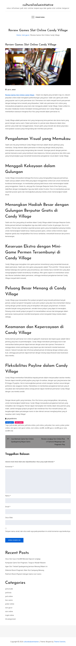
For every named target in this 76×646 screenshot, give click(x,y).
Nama (8, 496)
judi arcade (13, 425)
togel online (9, 615)
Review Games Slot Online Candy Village (30, 44)
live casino (56, 425)
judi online (40, 425)
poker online (9, 604)
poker (62, 425)
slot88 (41, 428)
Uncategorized (10, 619)
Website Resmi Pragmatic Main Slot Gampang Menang (24, 570)
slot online (19, 422)
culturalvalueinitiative (38, 5)
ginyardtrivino (12, 419)
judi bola (21, 425)
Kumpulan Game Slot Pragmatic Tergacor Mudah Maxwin (25, 563)
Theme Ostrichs (59, 642)
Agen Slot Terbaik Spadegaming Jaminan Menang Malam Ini (26, 566)
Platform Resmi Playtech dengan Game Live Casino (23, 574)
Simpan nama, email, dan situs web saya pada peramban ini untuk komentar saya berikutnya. (37, 531)
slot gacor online (24, 428)
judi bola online (30, 425)
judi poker (48, 425)
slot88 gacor (49, 428)
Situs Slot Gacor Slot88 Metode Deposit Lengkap (22, 559)
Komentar (9, 467)
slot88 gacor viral (60, 428)
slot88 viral (9, 431)
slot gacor (9, 422)
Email (7, 507)
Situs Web (9, 518)
